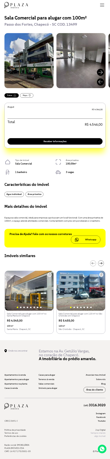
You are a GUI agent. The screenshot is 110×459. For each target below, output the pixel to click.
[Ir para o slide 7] (37, 307)
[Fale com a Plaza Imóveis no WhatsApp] (102, 449)
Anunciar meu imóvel (96, 375)
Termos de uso (11, 433)
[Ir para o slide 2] (20, 307)
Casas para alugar (47, 375)
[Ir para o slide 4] (27, 307)
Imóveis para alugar (48, 388)
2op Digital (100, 430)
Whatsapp (90, 239)
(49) (95, 405)
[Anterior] (100, 82)
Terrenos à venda (46, 379)
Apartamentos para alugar (16, 379)
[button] (50, 275)
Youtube (102, 421)
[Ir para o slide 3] (24, 307)
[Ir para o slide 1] (17, 307)
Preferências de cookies (15, 436)
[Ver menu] (102, 5)
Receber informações (55, 141)
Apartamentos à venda (15, 375)
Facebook (101, 417)
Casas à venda (11, 388)
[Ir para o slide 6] (34, 307)
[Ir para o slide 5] (31, 307)
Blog (103, 383)
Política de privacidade (15, 430)
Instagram (101, 413)
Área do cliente (94, 389)
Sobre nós (101, 379)
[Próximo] (100, 72)
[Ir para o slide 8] (41, 307)
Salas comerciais (46, 383)
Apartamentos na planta (15, 383)
